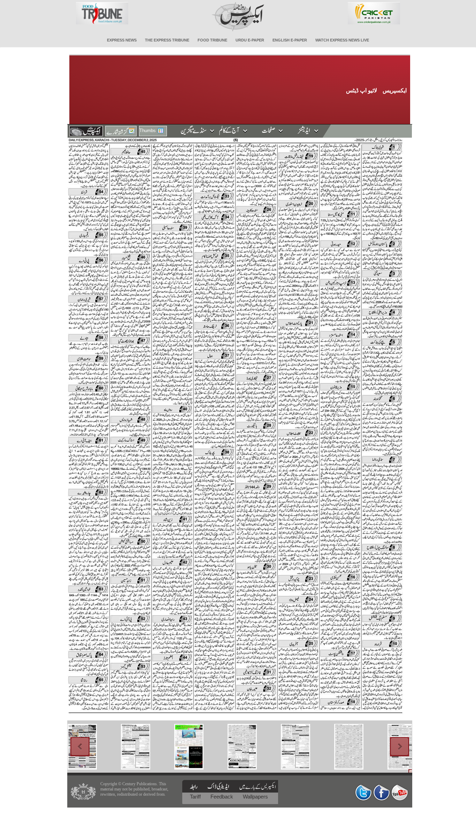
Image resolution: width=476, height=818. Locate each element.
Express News (122, 40)
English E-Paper (289, 40)
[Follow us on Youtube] (400, 792)
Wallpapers (255, 797)
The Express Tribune (167, 40)
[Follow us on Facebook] (382, 792)
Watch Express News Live (342, 40)
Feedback (222, 797)
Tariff (196, 797)
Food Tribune (212, 40)
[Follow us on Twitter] (363, 792)
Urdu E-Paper (250, 40)
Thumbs (147, 130)
